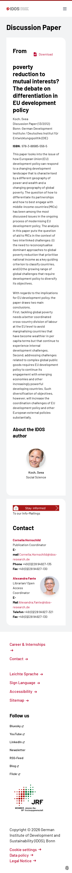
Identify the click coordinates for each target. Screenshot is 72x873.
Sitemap (17, 700)
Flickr (14, 774)
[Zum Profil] (49, 585)
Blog (13, 766)
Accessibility (21, 691)
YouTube (16, 734)
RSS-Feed (16, 758)
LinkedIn (16, 742)
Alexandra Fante (24, 578)
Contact (17, 658)
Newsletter (17, 750)
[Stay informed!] (36, 508)
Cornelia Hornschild (27, 540)
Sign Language (23, 682)
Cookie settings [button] (23, 849)
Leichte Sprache (24, 673)
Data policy (19, 855)
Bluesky (15, 726)
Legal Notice (21, 860)
